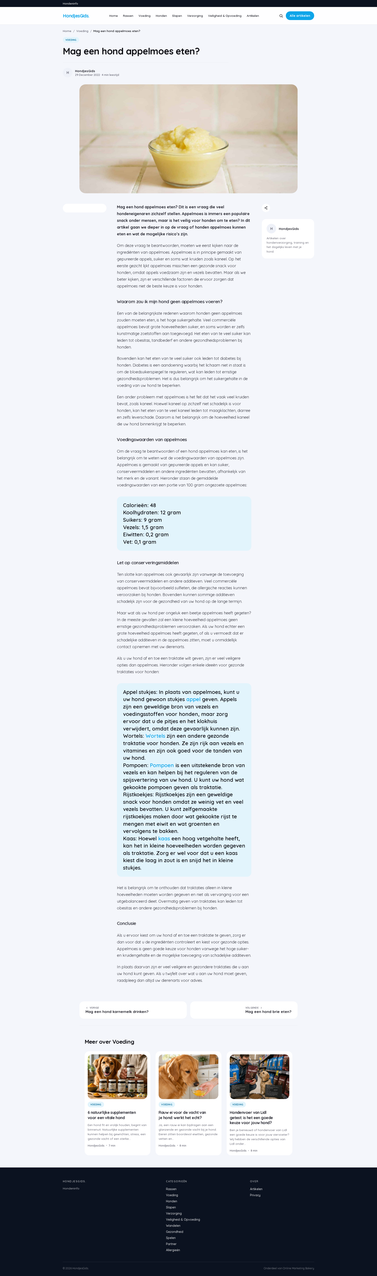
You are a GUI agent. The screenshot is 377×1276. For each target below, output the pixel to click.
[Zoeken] (281, 16)
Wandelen (173, 1226)
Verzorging (195, 15)
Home (113, 15)
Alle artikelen (300, 16)
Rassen (128, 15)
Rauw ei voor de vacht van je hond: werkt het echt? (182, 1115)
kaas (164, 838)
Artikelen (253, 15)
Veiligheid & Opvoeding (225, 15)
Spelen (171, 1238)
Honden (161, 15)
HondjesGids (289, 229)
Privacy (255, 1195)
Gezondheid (174, 1232)
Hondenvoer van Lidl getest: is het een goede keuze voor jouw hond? (251, 1117)
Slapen (177, 15)
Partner (171, 1244)
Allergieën (173, 1250)
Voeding (145, 15)
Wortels (155, 735)
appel (193, 699)
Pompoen (162, 765)
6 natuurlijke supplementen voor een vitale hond (112, 1115)
